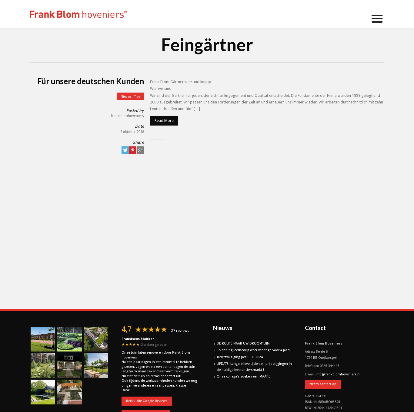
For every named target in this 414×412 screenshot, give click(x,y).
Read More (164, 120)
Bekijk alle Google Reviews (146, 401)
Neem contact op (322, 384)
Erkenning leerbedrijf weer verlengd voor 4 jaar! (253, 350)
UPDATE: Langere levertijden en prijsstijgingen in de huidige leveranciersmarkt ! (254, 367)
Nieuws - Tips (130, 96)
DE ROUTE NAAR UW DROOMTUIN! (243, 343)
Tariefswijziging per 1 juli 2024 (240, 357)
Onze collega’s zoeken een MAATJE (243, 376)
